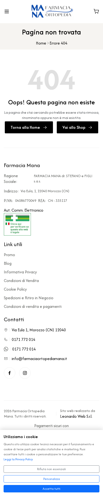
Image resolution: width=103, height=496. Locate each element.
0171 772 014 (23, 339)
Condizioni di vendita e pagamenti (33, 306)
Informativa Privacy (20, 272)
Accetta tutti (51, 488)
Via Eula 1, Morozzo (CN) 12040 (39, 330)
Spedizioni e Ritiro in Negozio (28, 298)
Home (41, 43)
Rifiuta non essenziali (51, 469)
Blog (7, 263)
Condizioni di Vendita (21, 280)
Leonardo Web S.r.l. (76, 416)
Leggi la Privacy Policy (18, 459)
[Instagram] (25, 373)
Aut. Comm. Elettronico (23, 210)
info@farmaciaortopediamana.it (39, 358)
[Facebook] (9, 373)
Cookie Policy (15, 289)
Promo (9, 255)
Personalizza (51, 479)
